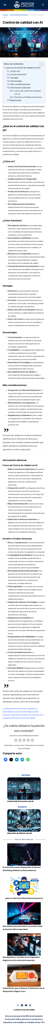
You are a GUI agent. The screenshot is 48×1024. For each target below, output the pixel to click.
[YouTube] (26, 1005)
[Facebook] (22, 1005)
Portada (5, 15)
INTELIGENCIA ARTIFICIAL (19, 15)
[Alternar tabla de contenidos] (40, 64)
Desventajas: (16, 81)
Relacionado (15, 100)
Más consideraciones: (20, 84)
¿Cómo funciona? (18, 74)
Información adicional (20, 87)
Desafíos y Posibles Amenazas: (28, 97)
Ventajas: (14, 77)
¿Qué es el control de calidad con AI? (23, 67)
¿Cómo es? (15, 71)
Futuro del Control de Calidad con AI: (27, 92)
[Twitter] (18, 1005)
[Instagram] (30, 1005)
